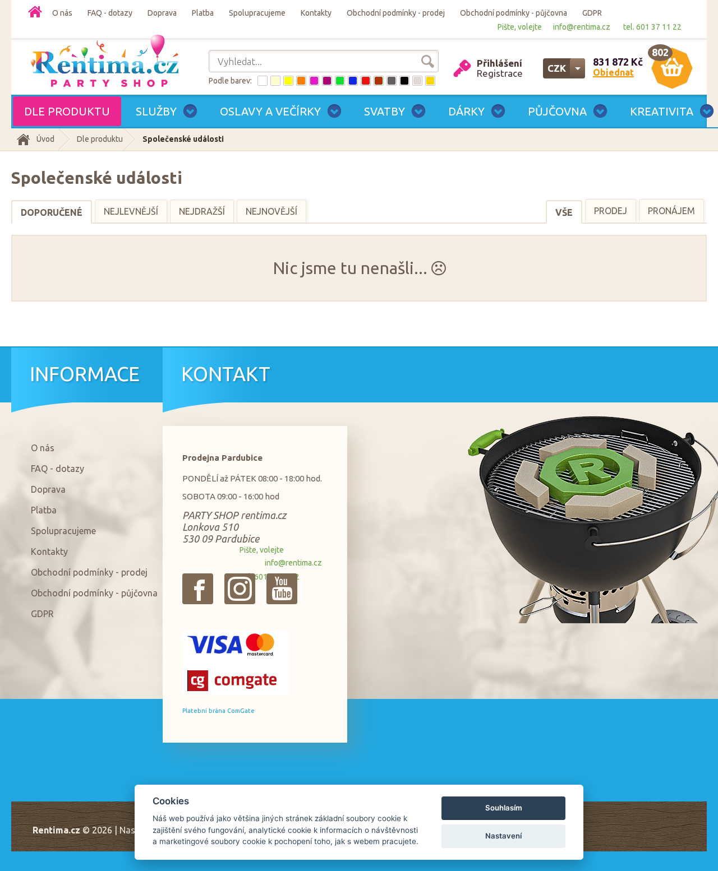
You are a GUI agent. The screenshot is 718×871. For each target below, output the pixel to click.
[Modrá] (353, 81)
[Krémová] (275, 81)
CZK (556, 68)
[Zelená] (340, 81)
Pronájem (671, 211)
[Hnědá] (379, 81)
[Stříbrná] (417, 81)
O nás (62, 12)
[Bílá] (262, 81)
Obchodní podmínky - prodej (396, 12)
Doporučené (51, 212)
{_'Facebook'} (197, 588)
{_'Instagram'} (239, 588)
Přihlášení (499, 63)
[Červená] (366, 81)
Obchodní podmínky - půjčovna (513, 12)
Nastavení (503, 835)
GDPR (592, 12)
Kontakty (316, 12)
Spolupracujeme (257, 12)
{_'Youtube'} (281, 588)
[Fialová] (327, 81)
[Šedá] (391, 81)
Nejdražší (202, 211)
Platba (203, 12)
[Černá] (404, 81)
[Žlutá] (288, 81)
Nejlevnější (131, 211)
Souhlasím (503, 807)
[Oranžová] (301, 81)
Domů (35, 11)
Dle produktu (100, 139)
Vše (564, 212)
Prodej (610, 211)
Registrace (500, 73)
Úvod (45, 139)
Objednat (613, 72)
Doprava (162, 12)
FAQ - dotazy (110, 12)
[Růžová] (314, 81)
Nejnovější (271, 211)
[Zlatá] (430, 81)
